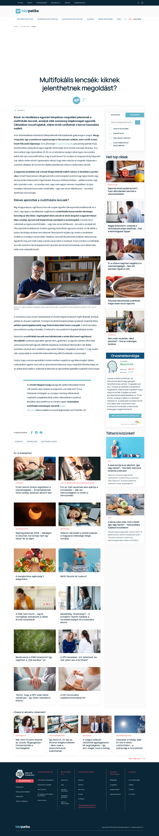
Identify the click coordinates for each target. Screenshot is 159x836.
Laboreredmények (79, 3)
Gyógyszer (115, 115)
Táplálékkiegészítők (57, 736)
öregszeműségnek (64, 143)
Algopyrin (81, 780)
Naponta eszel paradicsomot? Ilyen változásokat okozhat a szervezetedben (122, 191)
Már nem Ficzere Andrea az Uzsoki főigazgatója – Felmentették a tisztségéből (29, 744)
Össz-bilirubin (42, 789)
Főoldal (16, 26)
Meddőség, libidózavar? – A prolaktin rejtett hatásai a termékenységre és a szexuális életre (77, 618)
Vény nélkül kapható (122, 138)
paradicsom (113, 185)
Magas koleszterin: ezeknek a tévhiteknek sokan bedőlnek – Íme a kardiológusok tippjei (125, 228)
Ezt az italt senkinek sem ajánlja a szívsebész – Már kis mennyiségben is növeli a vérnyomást (79, 491)
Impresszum (20, 787)
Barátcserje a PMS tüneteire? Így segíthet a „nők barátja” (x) (34, 658)
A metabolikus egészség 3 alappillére (30, 577)
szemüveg (19, 441)
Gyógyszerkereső (41, 3)
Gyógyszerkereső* (86, 772)
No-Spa (80, 794)
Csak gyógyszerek (121, 129)
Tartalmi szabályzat (22, 801)
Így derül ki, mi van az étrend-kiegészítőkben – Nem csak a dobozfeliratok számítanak (62, 745)
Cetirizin (80, 785)
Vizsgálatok (113, 785)
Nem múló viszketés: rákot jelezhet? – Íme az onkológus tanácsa (122, 341)
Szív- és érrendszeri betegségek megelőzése (77, 483)
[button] (46, 773)
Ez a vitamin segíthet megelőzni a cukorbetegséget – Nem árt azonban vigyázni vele (124, 266)
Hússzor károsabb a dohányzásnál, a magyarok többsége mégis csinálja (79, 536)
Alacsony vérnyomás (64, 790)
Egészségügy (21, 736)
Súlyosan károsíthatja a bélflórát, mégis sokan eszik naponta (124, 302)
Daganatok (87, 736)
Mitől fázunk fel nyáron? (73, 576)
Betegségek (113, 780)
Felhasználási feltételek (23, 792)
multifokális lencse (49, 441)
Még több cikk (134, 758)
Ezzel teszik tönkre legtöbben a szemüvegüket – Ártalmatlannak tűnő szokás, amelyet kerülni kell (34, 490)
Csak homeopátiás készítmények (121, 144)
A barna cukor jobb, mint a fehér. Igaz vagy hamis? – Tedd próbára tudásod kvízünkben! (124, 525)
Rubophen (81, 799)
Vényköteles (118, 133)
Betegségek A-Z (55, 3)
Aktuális (20, 3)
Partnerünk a (125, 424)
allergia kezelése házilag (72, 19)
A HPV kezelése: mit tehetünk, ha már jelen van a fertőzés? (78, 658)
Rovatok (29, 3)
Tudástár (131, 789)
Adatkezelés (19, 796)
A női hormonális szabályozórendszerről (72, 696)
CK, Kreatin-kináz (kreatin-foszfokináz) (46, 794)
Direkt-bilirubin (42, 800)
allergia (90, 19)
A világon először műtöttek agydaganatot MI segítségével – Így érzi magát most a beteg (96, 744)
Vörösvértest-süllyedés (44, 785)
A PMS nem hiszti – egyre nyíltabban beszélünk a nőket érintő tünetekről (32, 617)
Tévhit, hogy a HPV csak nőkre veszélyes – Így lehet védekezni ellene (33, 698)
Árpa (62, 785)
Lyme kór (120, 19)
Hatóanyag (135, 115)
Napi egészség (25, 26)
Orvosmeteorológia (25, 19)
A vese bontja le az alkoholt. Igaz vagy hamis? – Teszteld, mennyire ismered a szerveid (124, 468)
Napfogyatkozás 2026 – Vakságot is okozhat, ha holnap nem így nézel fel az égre (34, 536)
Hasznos (67, 3)
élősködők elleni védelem (48, 19)
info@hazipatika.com (137, 827)
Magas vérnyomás (105, 19)
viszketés (112, 335)
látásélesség (32, 441)
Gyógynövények (114, 789)
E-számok (132, 794)
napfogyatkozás (22, 529)
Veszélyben (64, 529)
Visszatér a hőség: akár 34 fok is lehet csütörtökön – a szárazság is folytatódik (129, 744)
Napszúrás (64, 780)
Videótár (131, 785)
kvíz (109, 461)
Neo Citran (81, 789)
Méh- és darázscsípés (65, 802)
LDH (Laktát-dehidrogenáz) (46, 780)
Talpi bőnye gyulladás (64, 796)
